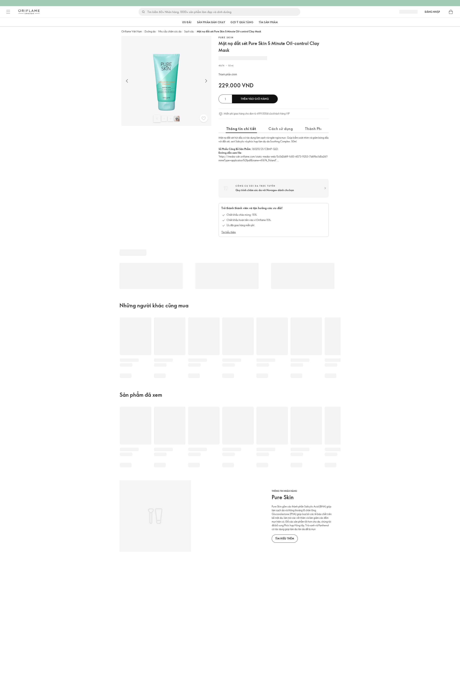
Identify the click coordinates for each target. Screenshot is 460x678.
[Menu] (8, 12)
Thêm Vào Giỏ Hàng (255, 98)
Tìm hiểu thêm (228, 232)
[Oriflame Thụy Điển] (28, 11)
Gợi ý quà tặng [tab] (242, 22)
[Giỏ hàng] (451, 12)
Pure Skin (226, 37)
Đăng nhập (432, 11)
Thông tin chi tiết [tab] (241, 128)
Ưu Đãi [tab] (186, 22)
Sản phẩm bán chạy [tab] (211, 22)
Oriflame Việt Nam (131, 31)
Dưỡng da (150, 31)
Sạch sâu (189, 31)
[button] (172, 22)
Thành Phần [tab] (315, 128)
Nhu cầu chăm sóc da (169, 31)
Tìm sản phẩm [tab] (268, 22)
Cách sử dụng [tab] (280, 128)
